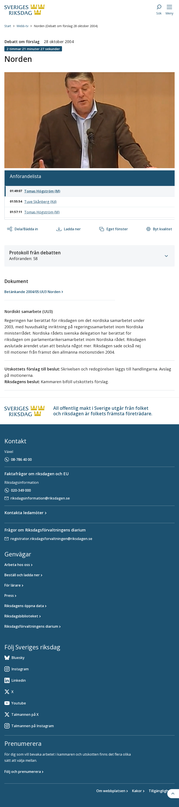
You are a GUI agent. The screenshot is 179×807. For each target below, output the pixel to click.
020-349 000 (21, 490)
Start (7, 26)
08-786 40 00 (21, 459)
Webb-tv (22, 26)
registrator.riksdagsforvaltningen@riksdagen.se (51, 538)
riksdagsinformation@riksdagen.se (40, 498)
